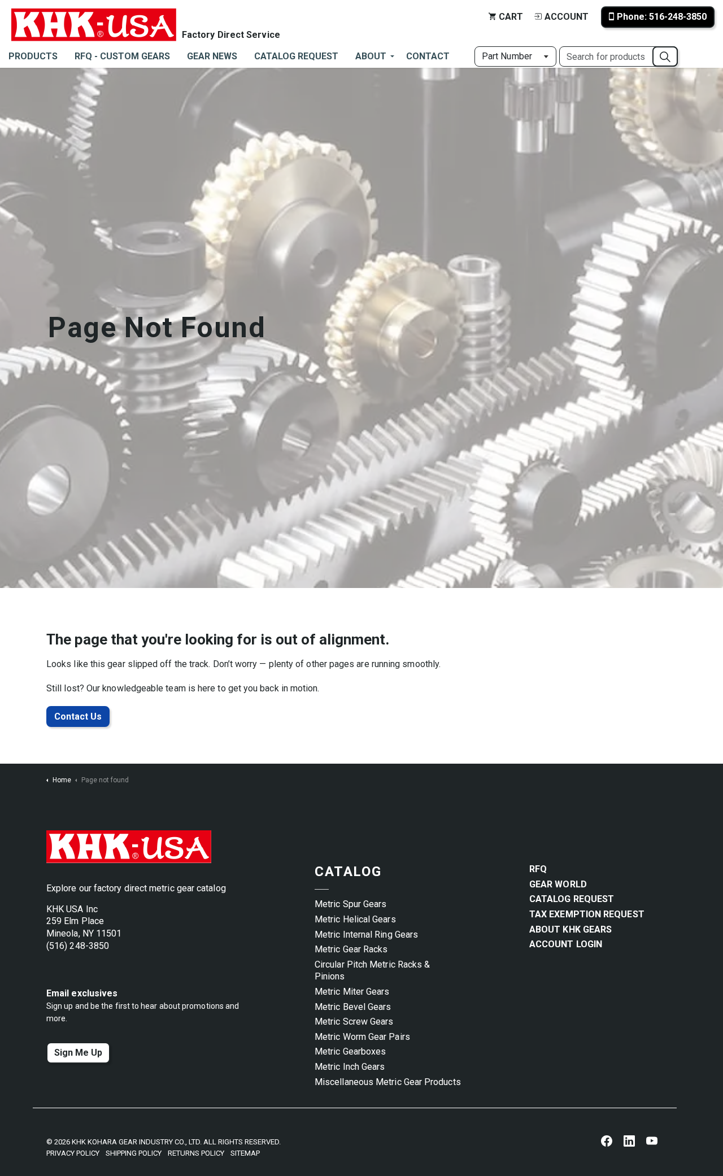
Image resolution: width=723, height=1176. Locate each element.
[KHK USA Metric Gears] (93, 16)
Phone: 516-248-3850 (662, 16)
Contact (428, 56)
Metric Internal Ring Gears (366, 934)
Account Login (565, 944)
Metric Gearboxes (350, 1051)
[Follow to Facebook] (606, 1140)
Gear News (212, 56)
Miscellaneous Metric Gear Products (388, 1082)
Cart (511, 16)
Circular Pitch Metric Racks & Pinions (372, 970)
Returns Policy (196, 1153)
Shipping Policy (134, 1153)
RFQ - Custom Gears (122, 56)
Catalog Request (296, 56)
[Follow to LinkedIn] (629, 1140)
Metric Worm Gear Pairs (362, 1036)
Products (33, 56)
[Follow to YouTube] (652, 1140)
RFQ (538, 869)
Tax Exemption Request (586, 914)
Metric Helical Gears (355, 919)
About (370, 56)
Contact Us (78, 716)
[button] (665, 56)
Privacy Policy (72, 1153)
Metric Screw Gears (354, 1021)
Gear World (558, 884)
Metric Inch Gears (350, 1066)
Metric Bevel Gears (353, 1006)
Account (567, 16)
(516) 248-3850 (77, 945)
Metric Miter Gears (352, 991)
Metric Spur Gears (350, 904)
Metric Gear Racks (351, 949)
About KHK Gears (570, 929)
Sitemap (245, 1153)
